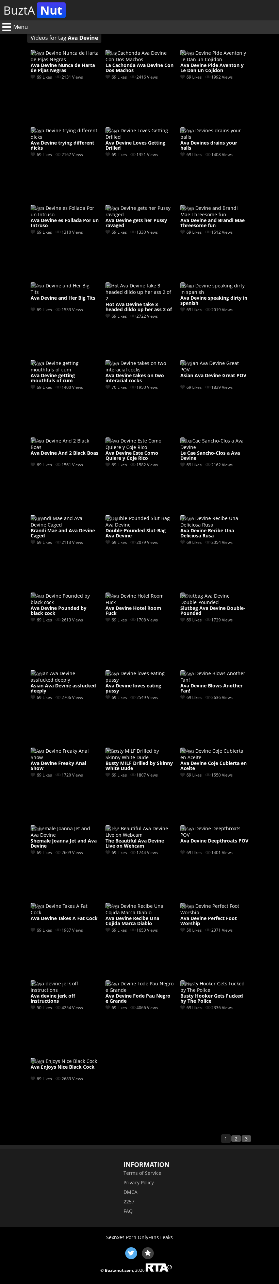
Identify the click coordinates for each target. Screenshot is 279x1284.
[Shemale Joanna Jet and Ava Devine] (65, 835)
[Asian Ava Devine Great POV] (214, 369)
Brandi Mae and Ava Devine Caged (63, 533)
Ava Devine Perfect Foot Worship (208, 921)
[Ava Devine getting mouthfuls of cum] (65, 369)
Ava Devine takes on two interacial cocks (134, 378)
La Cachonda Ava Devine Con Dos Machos (139, 68)
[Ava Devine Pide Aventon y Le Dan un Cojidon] (214, 59)
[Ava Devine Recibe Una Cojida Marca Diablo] (139, 912)
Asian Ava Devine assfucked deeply (63, 688)
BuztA (32, 10)
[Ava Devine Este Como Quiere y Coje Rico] (139, 447)
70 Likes (119, 387)
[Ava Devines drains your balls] (214, 137)
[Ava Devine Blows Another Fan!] (214, 680)
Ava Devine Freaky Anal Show (58, 766)
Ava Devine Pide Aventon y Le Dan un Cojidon (212, 68)
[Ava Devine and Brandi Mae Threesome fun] (214, 214)
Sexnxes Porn (121, 1237)
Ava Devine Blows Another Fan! (211, 688)
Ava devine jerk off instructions (53, 998)
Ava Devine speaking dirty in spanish (213, 300)
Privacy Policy (139, 1182)
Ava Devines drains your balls (208, 145)
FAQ (128, 1211)
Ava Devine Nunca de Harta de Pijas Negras (63, 68)
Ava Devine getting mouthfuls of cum (53, 378)
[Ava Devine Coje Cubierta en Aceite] (214, 757)
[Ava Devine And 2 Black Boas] (65, 447)
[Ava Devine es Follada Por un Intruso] (65, 214)
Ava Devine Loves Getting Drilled (135, 145)
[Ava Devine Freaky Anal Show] (65, 757)
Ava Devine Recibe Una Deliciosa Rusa (207, 533)
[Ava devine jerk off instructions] (65, 990)
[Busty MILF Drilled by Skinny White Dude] (139, 757)
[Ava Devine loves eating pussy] (139, 680)
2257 (129, 1201)
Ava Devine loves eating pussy (133, 688)
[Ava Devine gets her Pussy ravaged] (139, 214)
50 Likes (194, 930)
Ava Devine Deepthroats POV (214, 841)
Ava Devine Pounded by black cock (58, 610)
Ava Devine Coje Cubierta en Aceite (213, 766)
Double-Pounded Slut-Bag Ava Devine (135, 533)
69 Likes (44, 77)
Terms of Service (142, 1173)
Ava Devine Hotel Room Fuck (133, 610)
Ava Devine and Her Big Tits (63, 298)
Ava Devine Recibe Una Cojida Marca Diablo (132, 921)
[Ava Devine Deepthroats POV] (214, 835)
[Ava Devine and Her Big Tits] (65, 292)
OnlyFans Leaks (155, 1237)
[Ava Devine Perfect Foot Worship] (214, 912)
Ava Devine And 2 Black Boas (64, 453)
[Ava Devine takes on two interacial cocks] (139, 369)
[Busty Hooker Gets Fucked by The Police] (214, 990)
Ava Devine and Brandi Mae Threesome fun (212, 223)
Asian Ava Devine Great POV (213, 376)
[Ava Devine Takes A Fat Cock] (65, 912)
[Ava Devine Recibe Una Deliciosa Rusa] (214, 524)
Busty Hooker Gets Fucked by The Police (211, 998)
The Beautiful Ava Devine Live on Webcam (134, 843)
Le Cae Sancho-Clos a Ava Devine (210, 455)
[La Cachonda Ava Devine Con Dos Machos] (139, 59)
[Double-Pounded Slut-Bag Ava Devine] (139, 524)
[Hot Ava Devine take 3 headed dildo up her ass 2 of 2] (139, 298)
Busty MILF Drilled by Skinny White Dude (139, 766)
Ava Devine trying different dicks (62, 145)
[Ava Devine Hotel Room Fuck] (139, 602)
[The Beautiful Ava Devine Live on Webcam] (139, 835)
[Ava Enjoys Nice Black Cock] (64, 1061)
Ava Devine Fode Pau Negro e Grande (137, 998)
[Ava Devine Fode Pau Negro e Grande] (139, 990)
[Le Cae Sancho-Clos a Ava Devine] (214, 447)
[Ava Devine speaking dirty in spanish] (214, 292)
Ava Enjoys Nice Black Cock (63, 1067)
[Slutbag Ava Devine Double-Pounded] (214, 602)
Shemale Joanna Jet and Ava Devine (64, 843)
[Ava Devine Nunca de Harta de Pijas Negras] (65, 59)
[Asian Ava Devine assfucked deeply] (65, 680)
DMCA (130, 1192)
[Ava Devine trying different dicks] (65, 137)
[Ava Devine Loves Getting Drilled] (139, 137)
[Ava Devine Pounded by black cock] (65, 602)
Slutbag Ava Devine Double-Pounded (212, 610)
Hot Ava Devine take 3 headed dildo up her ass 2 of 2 (138, 307)
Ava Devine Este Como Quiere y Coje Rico (131, 455)
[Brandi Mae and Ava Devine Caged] (65, 524)
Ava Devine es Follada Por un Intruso (65, 223)
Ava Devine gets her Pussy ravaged (136, 223)
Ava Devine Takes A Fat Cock (64, 918)
